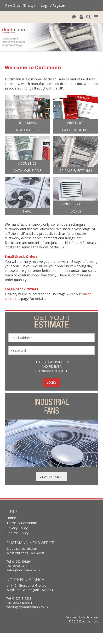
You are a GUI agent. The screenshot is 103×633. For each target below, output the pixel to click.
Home (11, 517)
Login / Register (53, 5)
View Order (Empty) (20, 5)
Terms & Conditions (22, 523)
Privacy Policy (17, 528)
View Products (51, 477)
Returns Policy (17, 533)
